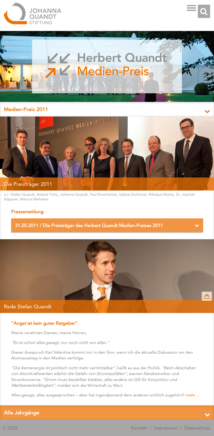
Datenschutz (197, 428)
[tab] (107, 109)
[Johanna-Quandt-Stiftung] (96, 14)
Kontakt (139, 428)
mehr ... (193, 394)
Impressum (165, 428)
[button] (107, 109)
